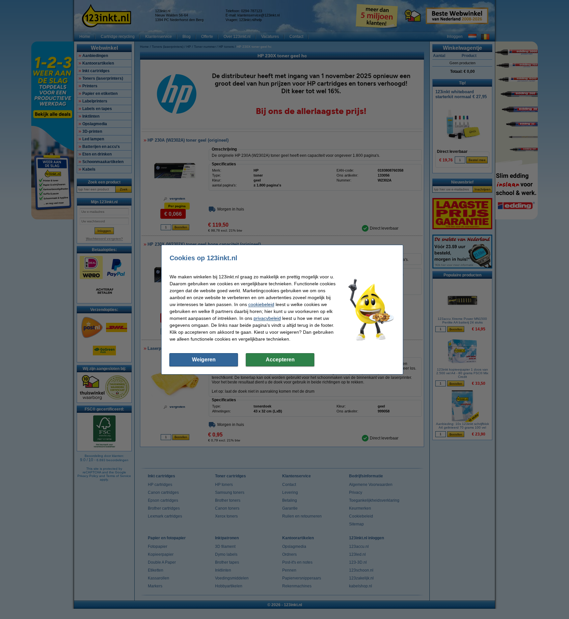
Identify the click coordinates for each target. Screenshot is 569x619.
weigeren (204, 359)
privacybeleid (267, 318)
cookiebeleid (261, 304)
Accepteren (280, 359)
